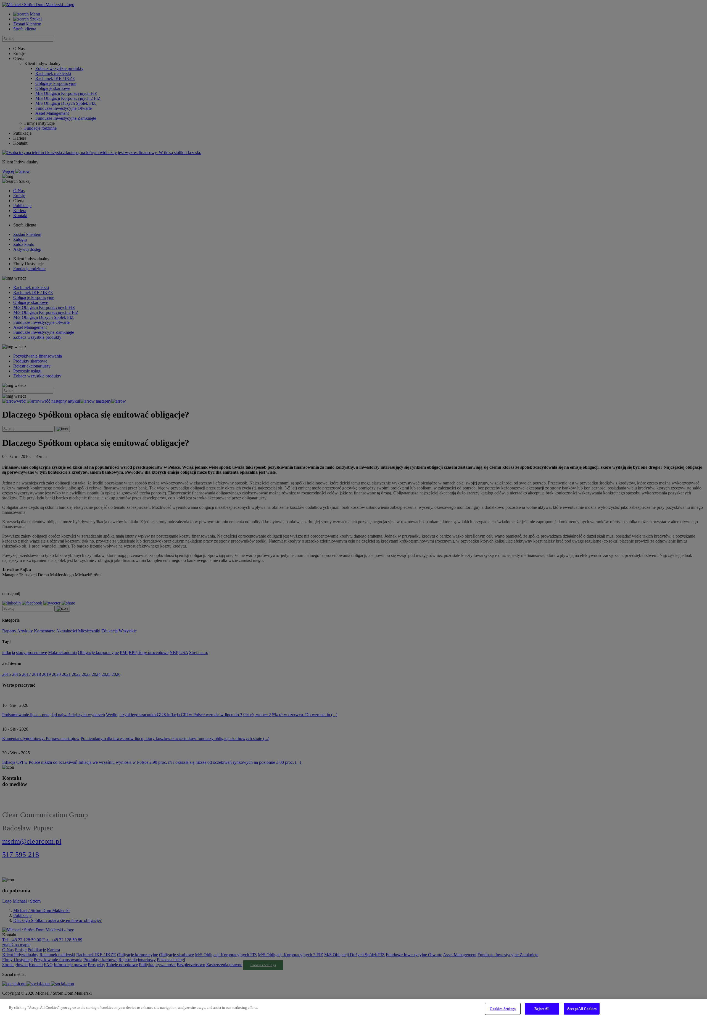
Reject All (542, 1009)
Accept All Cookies (582, 1009)
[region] (353, 1009)
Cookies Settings (503, 1009)
